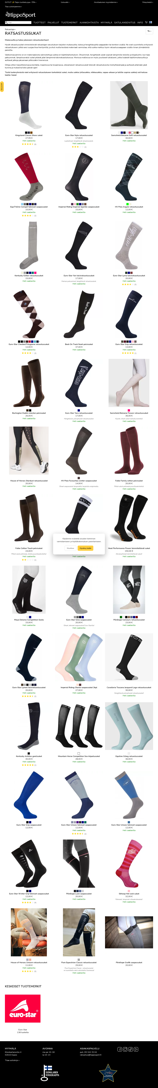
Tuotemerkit (69, 22)
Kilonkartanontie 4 (13, 1052)
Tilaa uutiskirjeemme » (13, 6)
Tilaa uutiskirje (11, 1060)
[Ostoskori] (146, 22)
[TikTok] (130, 1049)
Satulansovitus (124, 22)
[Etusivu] (20, 17)
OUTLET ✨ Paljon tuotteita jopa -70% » (20, 2)
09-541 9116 (90, 1052)
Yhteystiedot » (147, 2)
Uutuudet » (65, 2)
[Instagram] (125, 1049)
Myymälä (106, 22)
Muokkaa (70, 548)
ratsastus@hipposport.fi (90, 1055)
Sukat (14, 75)
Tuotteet (39, 22)
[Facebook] (120, 1049)
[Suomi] (151, 22)
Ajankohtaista (89, 22)
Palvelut (53, 22)
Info (140, 22)
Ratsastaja (10, 29)
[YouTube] (136, 1049)
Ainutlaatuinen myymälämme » (106, 2)
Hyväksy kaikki (85, 548)
